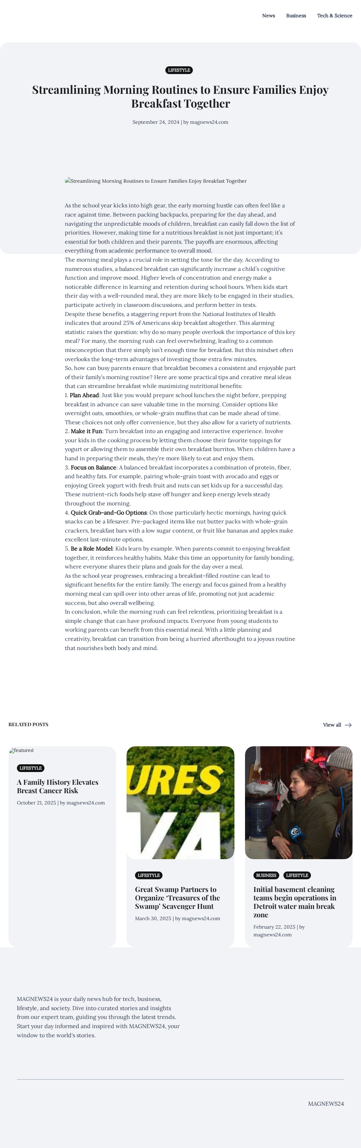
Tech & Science (335, 15)
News (268, 15)
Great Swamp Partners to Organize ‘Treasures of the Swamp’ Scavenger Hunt (177, 897)
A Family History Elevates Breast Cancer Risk (57, 786)
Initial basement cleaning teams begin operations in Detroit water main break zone (294, 901)
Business (296, 15)
